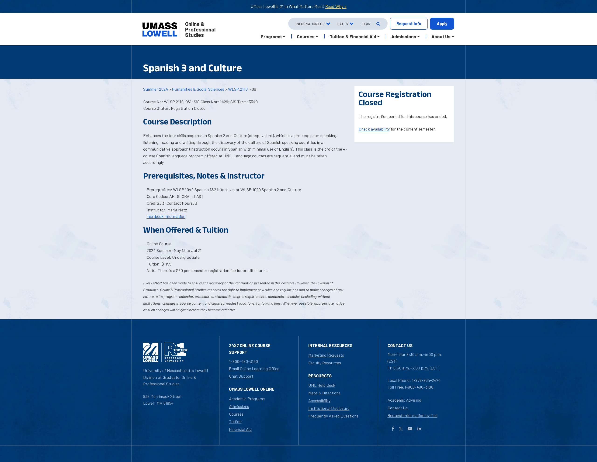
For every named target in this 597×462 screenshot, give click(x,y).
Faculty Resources (324, 362)
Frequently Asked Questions (333, 415)
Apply (442, 23)
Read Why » (336, 6)
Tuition (235, 421)
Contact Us (398, 407)
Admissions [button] (403, 36)
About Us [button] (441, 36)
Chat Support (241, 376)
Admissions (239, 406)
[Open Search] (377, 24)
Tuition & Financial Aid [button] (353, 36)
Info (408, 23)
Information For (310, 24)
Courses (236, 414)
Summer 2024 (155, 89)
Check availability (374, 128)
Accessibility (319, 400)
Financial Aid (240, 429)
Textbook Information (166, 216)
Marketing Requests (326, 355)
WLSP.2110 (238, 89)
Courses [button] (306, 36)
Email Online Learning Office (254, 368)
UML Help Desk (321, 385)
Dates (342, 24)
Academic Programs (247, 398)
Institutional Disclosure (329, 408)
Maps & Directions (324, 392)
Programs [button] (271, 36)
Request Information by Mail (412, 415)
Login (365, 24)
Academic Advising (404, 400)
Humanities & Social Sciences (198, 89)
